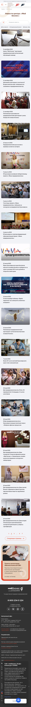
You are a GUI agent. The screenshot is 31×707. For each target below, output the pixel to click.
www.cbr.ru (3, 639)
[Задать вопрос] (18, 700)
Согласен (16, 701)
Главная (3, 9)
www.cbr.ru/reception (6, 647)
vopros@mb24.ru (5, 630)
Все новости (5, 27)
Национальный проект (16, 27)
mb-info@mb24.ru (5, 629)
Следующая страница (14, 538)
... (16, 533)
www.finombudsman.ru (9, 660)
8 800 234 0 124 (15, 600)
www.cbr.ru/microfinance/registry (9, 643)
